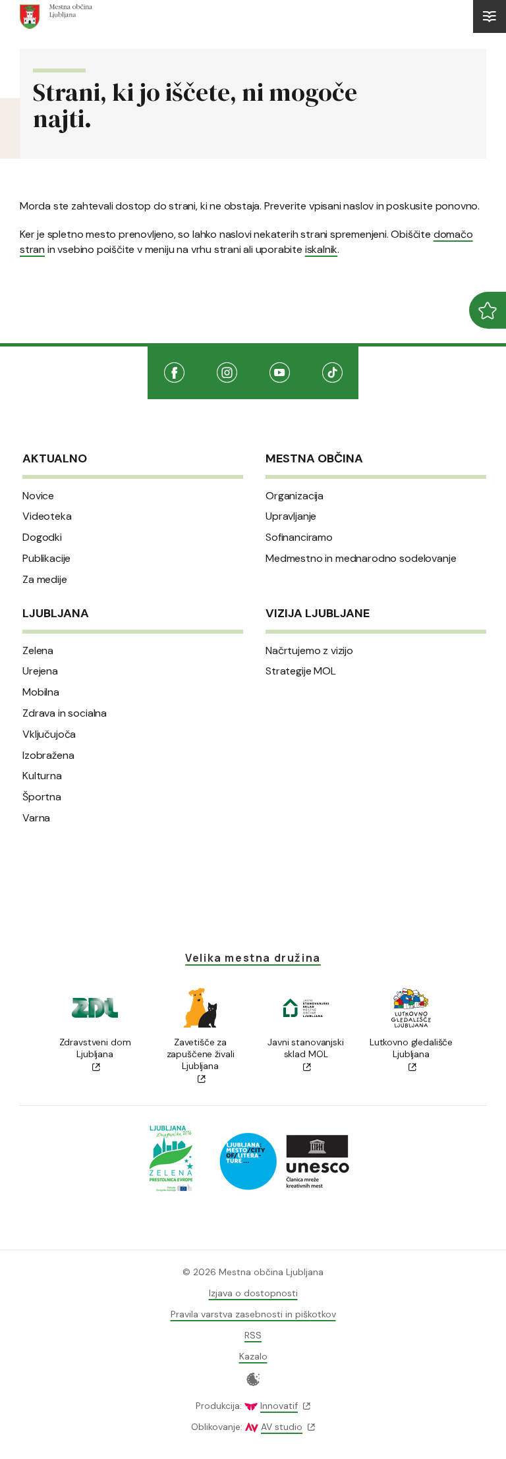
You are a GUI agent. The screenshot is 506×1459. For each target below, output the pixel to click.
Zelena (37, 650)
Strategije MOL (301, 671)
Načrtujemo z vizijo (309, 650)
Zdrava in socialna (64, 713)
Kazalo (253, 1356)
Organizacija (294, 496)
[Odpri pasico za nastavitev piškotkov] (253, 1379)
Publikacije (46, 558)
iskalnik (321, 249)
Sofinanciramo (299, 537)
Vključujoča (49, 734)
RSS (253, 1335)
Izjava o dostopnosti (253, 1293)
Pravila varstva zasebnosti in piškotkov (253, 1314)
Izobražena (48, 755)
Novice (38, 496)
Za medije (44, 579)
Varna (36, 818)
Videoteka (47, 516)
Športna (41, 797)
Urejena (40, 671)
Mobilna (40, 692)
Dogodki (42, 537)
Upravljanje (291, 516)
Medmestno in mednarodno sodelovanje (361, 558)
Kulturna (42, 776)
